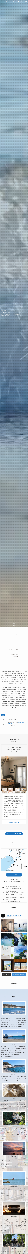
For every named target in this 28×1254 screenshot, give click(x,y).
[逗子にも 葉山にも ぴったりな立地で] (20, 952)
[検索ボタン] (26, 2)
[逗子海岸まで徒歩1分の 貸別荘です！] (7, 965)
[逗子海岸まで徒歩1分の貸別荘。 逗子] (20, 939)
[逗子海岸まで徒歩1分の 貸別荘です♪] (7, 952)
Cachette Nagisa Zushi (14, 2)
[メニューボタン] (2, 2)
